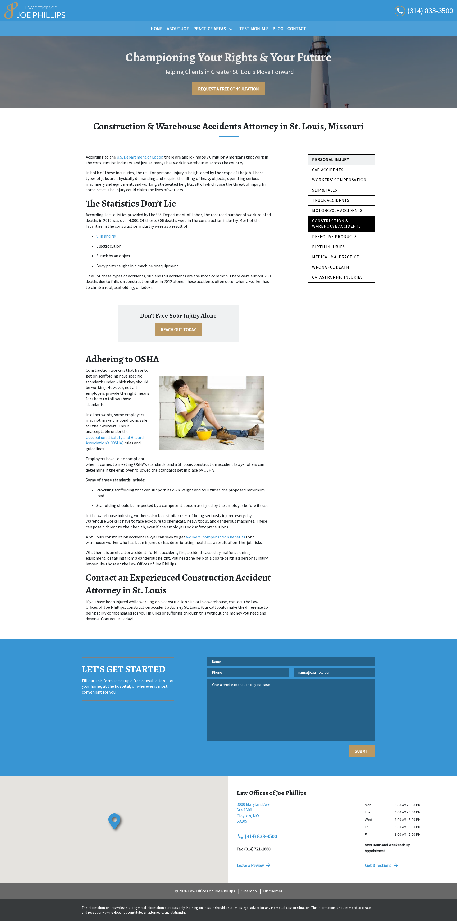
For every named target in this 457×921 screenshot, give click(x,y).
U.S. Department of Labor (139, 157)
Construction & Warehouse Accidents (336, 223)
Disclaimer (272, 891)
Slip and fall (107, 236)
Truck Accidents (330, 200)
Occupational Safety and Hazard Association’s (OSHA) (115, 440)
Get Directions (378, 865)
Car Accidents (327, 169)
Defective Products (334, 236)
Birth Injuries (328, 246)
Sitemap (249, 891)
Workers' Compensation (339, 179)
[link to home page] (34, 10)
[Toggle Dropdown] (232, 29)
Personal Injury (330, 159)
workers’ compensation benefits (215, 536)
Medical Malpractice (335, 256)
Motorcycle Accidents (337, 210)
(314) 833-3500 (261, 836)
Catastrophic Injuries (337, 277)
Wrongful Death (330, 267)
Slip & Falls (324, 190)
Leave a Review (250, 865)
